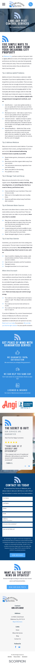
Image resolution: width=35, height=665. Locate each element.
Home (17, 630)
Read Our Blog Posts (17, 587)
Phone (4, 508)
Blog (17, 636)
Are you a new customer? (10, 524)
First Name (6, 498)
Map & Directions (17, 622)
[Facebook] (16, 647)
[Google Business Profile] (19, 647)
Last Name (6, 503)
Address (5, 519)
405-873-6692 (17, 607)
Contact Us (17, 639)
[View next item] (29, 466)
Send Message (17, 555)
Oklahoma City (8, 56)
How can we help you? (9, 529)
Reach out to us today (8, 323)
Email (4, 513)
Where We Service (17, 633)
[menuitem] (10, 656)
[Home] (17, 4)
